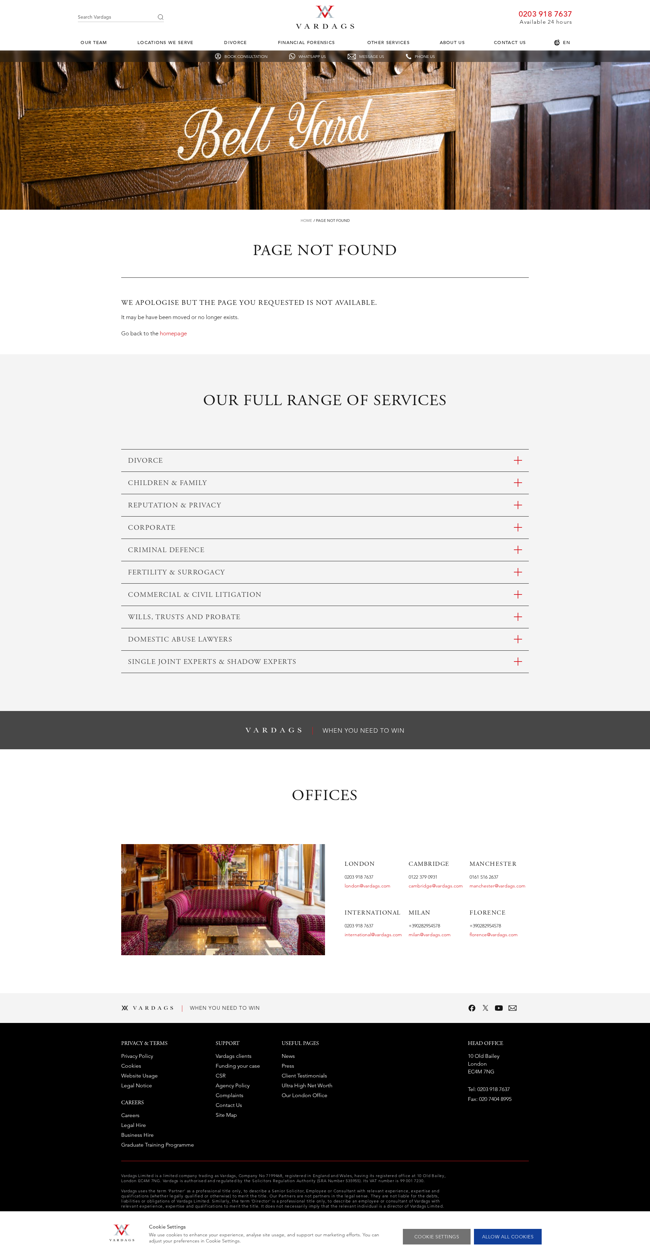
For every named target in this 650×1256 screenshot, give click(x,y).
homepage (173, 333)
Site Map (226, 1115)
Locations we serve (165, 42)
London (360, 864)
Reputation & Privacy (174, 505)
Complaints (229, 1095)
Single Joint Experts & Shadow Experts (212, 662)
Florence (488, 913)
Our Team (94, 42)
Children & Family (167, 483)
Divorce (235, 42)
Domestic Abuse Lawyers (180, 640)
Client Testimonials (304, 1075)
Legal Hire (133, 1125)
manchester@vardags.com (497, 886)
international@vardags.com (373, 934)
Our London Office (304, 1095)
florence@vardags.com (494, 934)
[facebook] (472, 1008)
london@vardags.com (367, 886)
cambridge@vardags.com (436, 886)
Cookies (131, 1066)
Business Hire (137, 1135)
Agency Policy (233, 1085)
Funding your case (238, 1066)
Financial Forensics (306, 42)
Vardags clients (234, 1056)
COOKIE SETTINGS (436, 1237)
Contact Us (510, 42)
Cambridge (429, 864)
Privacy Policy (137, 1056)
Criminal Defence (166, 550)
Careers (130, 1115)
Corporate (152, 528)
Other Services (388, 42)
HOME (306, 220)
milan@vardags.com (430, 934)
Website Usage (139, 1075)
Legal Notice (136, 1085)
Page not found (333, 220)
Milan (420, 913)
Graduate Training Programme (157, 1145)
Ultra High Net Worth (307, 1085)
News (288, 1056)
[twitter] (485, 1008)
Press (288, 1066)
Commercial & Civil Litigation (195, 595)
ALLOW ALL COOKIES (508, 1237)
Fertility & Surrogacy (176, 573)
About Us (452, 42)
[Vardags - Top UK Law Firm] (325, 26)
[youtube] (499, 1008)
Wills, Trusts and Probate (184, 617)
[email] (512, 1008)
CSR (220, 1075)
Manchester (493, 864)
